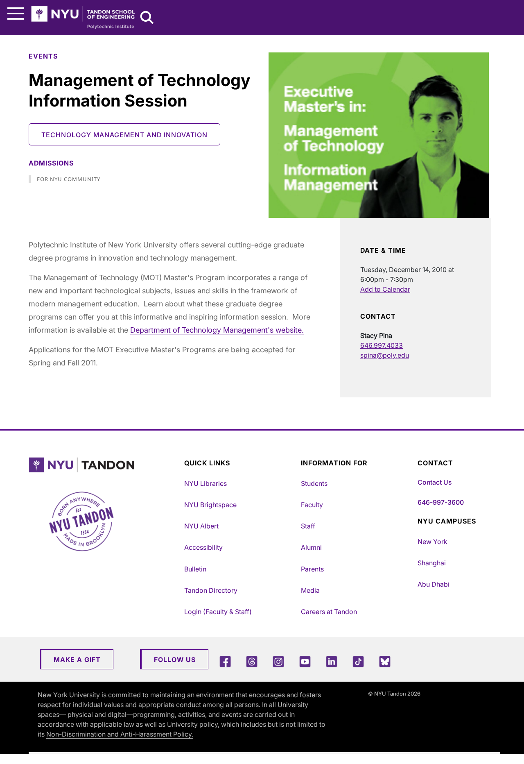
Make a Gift (77, 659)
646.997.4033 (381, 345)
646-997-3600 (441, 502)
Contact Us (435, 482)
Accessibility (203, 547)
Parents (312, 569)
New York (432, 541)
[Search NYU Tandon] (147, 18)
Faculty (312, 505)
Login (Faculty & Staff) (218, 612)
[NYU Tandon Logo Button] (104, 465)
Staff (308, 526)
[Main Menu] (15, 13)
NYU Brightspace (210, 505)
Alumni (311, 547)
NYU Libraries (205, 483)
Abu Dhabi (433, 584)
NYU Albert (201, 526)
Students (314, 483)
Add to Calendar (385, 289)
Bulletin (195, 569)
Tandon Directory (210, 590)
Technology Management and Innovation (124, 135)
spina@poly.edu (384, 355)
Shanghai (432, 563)
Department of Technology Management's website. (217, 330)
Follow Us (175, 659)
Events (43, 56)
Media (310, 590)
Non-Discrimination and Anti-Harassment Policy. (119, 734)
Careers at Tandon (329, 612)
